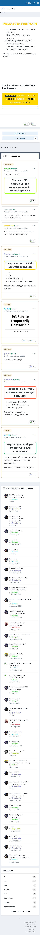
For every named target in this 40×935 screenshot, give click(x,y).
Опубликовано (16, 171)
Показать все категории (19, 911)
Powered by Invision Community (30, 929)
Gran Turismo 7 (14, 699)
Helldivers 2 (13, 540)
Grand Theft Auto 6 (15, 530)
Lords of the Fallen (15, 846)
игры (10, 174)
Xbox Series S (14, 741)
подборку (20, 396)
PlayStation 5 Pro (15, 805)
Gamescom (13, 559)
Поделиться (20, 133)
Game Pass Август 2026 (17, 751)
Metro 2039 (13, 549)
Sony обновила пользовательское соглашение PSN (16, 518)
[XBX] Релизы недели (17, 827)
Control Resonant (15, 732)
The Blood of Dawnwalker (18, 578)
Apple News (13, 836)
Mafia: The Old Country (17, 644)
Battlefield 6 (13, 772)
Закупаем (10, 95)
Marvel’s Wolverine (16, 568)
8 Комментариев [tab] (11, 156)
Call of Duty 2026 (15, 507)
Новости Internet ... (16, 654)
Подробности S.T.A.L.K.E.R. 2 (19, 635)
